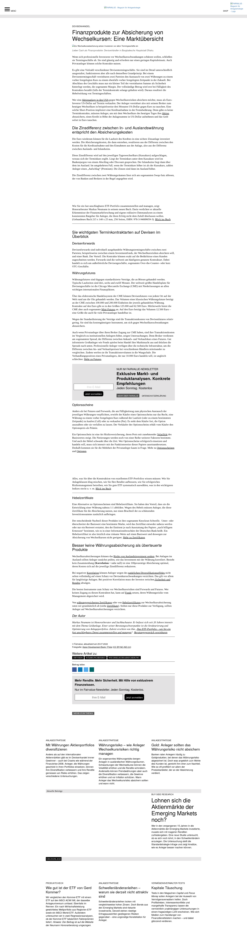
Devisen (78, 657)
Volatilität (162, 434)
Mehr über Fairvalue (128, 395)
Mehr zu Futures (92, 359)
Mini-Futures (108, 309)
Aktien (165, 113)
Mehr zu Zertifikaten (134, 537)
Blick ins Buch (163, 219)
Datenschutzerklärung (154, 395)
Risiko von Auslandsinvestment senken (133, 556)
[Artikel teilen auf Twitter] (86, 669)
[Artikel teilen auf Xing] (92, 669)
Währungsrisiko (95, 657)
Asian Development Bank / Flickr (97, 647)
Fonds (128, 592)
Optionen (81, 451)
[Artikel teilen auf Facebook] (74, 669)
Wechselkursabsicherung (124, 657)
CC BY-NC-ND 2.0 (121, 647)
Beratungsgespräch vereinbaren (150, 632)
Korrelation (93, 572)
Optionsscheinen (165, 447)
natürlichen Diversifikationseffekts (146, 572)
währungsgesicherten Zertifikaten (94, 602)
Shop (225, 11)
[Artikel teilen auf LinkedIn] (80, 669)
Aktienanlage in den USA (95, 99)
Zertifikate (112, 605)
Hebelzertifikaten (131, 602)
